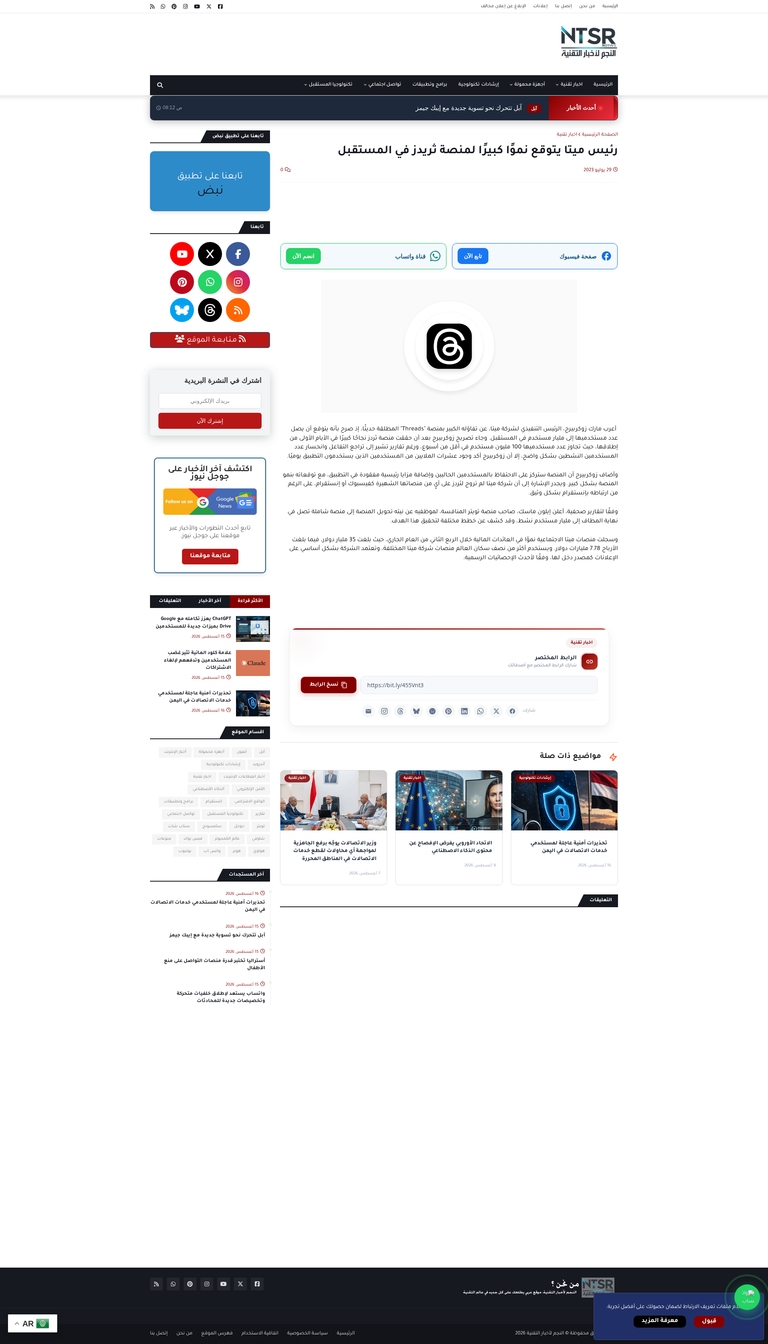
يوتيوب (184, 851)
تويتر (261, 826)
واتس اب (212, 851)
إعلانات (540, 6)
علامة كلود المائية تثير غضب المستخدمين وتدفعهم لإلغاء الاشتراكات (197, 660)
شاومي (258, 839)
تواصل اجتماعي (181, 814)
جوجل (239, 826)
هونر (237, 851)
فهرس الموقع (217, 1333)
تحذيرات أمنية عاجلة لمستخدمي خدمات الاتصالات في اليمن (194, 697)
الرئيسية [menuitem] (603, 85)
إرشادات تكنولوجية (223, 764)
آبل (262, 752)
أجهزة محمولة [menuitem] (529, 85)
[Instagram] (384, 711)
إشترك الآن (210, 421)
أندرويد (259, 764)
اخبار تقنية (567, 135)
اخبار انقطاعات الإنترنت (244, 777)
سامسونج (212, 826)
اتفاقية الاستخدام (260, 1333)
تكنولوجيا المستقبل (225, 814)
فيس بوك (193, 839)
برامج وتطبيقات (178, 802)
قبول (709, 1321)
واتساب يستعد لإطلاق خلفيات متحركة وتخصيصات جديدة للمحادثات (221, 998)
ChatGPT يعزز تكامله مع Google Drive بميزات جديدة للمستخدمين (193, 623)
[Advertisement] (295, 41)
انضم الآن (303, 256)
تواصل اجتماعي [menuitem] (384, 85)
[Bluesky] (416, 711)
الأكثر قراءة (250, 601)
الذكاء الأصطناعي (208, 789)
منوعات (164, 839)
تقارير (260, 814)
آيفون (242, 752)
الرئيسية (610, 6)
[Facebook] (512, 711)
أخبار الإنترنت (175, 752)
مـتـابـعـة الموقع (212, 340)
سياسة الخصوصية (307, 1333)
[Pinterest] (448, 711)
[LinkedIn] (464, 711)
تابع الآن (473, 256)
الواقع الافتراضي (249, 802)
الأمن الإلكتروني (251, 789)
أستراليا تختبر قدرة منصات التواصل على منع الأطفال (214, 965)
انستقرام (214, 802)
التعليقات (170, 601)
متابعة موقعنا (210, 556)
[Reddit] (432, 711)
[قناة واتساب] (747, 1297)
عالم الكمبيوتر (227, 839)
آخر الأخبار (210, 601)
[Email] (368, 711)
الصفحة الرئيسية (600, 135)
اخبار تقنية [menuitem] (571, 85)
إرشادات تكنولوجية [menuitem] (478, 85)
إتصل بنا (563, 6)
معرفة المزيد (660, 1321)
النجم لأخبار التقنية (545, 1333)
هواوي (259, 851)
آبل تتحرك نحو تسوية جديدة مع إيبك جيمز (476, 107)
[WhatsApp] (480, 711)
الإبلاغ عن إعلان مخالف (503, 6)
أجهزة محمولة (211, 752)
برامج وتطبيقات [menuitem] (429, 85)
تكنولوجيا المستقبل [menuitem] (330, 85)
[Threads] (400, 711)
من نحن (587, 6)
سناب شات (179, 826)
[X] (496, 711)
